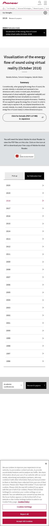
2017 (8, 208)
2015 (8, 223)
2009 (8, 261)
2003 (8, 307)
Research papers (38, 8)
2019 (8, 193)
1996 (8, 361)
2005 (8, 292)
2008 (8, 269)
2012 (8, 246)
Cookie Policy (23, 502)
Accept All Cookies (24, 521)
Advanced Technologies (24, 8)
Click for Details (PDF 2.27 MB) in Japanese (25, 117)
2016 (8, 216)
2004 (8, 300)
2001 (8, 323)
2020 (8, 185)
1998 (8, 346)
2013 (8, 239)
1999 (8, 338)
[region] (24, 493)
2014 (8, 231)
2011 (8, 254)
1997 (8, 353)
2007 (8, 277)
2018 (8, 200)
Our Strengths (11, 8)
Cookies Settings (24, 507)
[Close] (46, 463)
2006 (8, 284)
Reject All (24, 514)
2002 (8, 315)
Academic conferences (9, 385)
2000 (8, 330)
